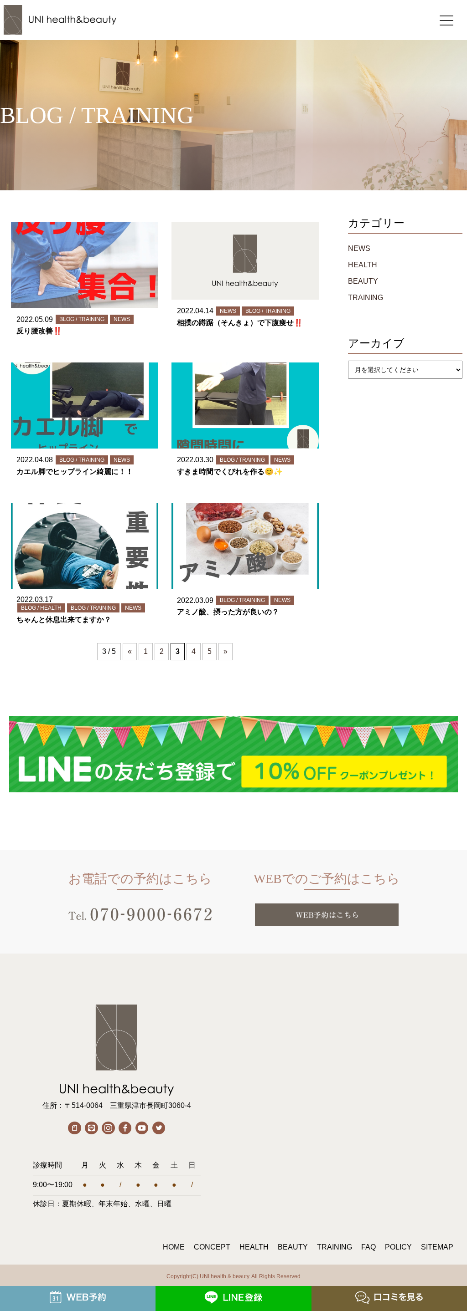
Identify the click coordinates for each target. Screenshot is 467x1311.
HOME (174, 1247)
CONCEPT (212, 1247)
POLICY (398, 1247)
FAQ (368, 1247)
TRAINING (365, 297)
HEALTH (362, 265)
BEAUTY (363, 281)
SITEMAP (437, 1247)
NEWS (359, 248)
